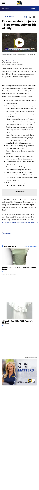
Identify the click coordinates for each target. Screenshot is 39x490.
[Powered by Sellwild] (34, 357)
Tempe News (8, 17)
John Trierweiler (10, 61)
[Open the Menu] (3, 2)
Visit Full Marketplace (30, 246)
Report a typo (7, 233)
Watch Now (33, 3)
